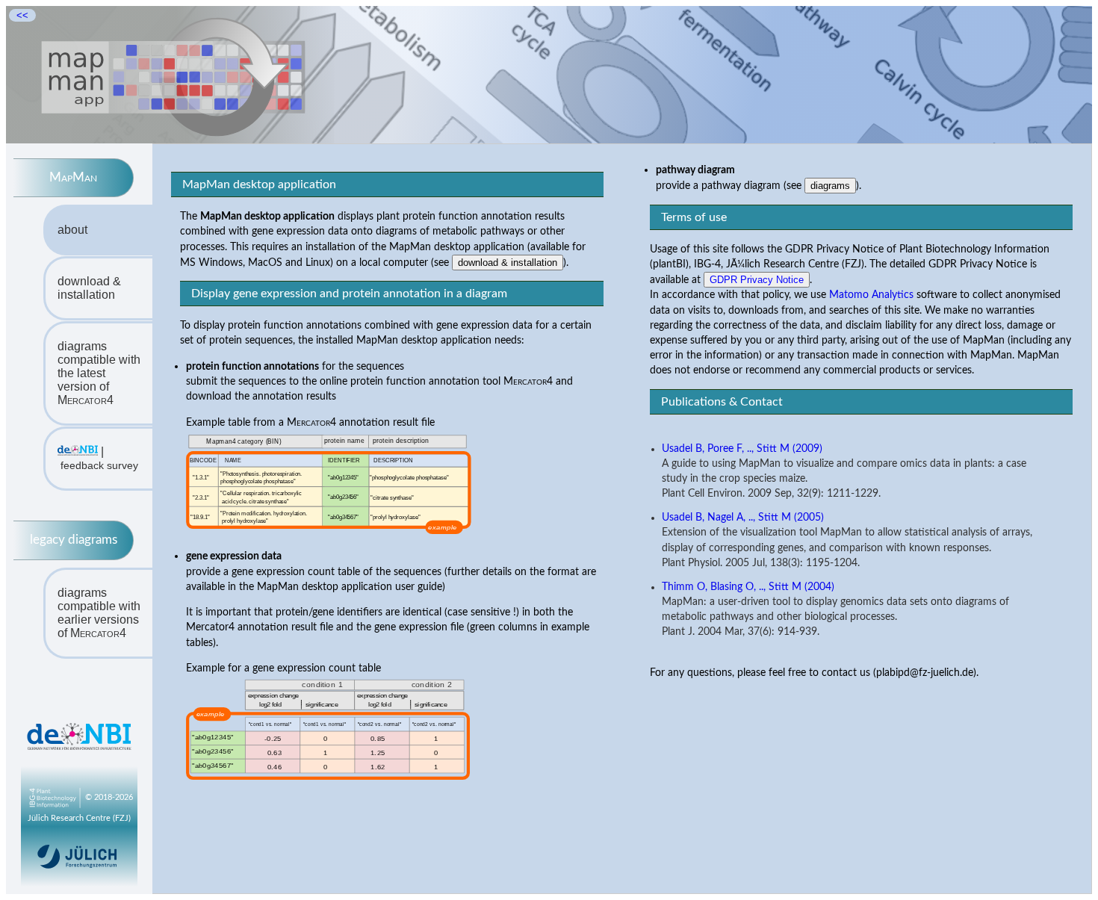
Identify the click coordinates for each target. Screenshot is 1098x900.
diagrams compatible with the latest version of (99, 373)
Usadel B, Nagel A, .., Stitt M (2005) (743, 517)
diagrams (830, 185)
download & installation (89, 288)
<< (22, 15)
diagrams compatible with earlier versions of (99, 612)
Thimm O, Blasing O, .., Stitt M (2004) (748, 587)
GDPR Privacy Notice (757, 279)
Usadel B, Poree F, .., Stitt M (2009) (742, 449)
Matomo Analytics (871, 294)
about (72, 229)
